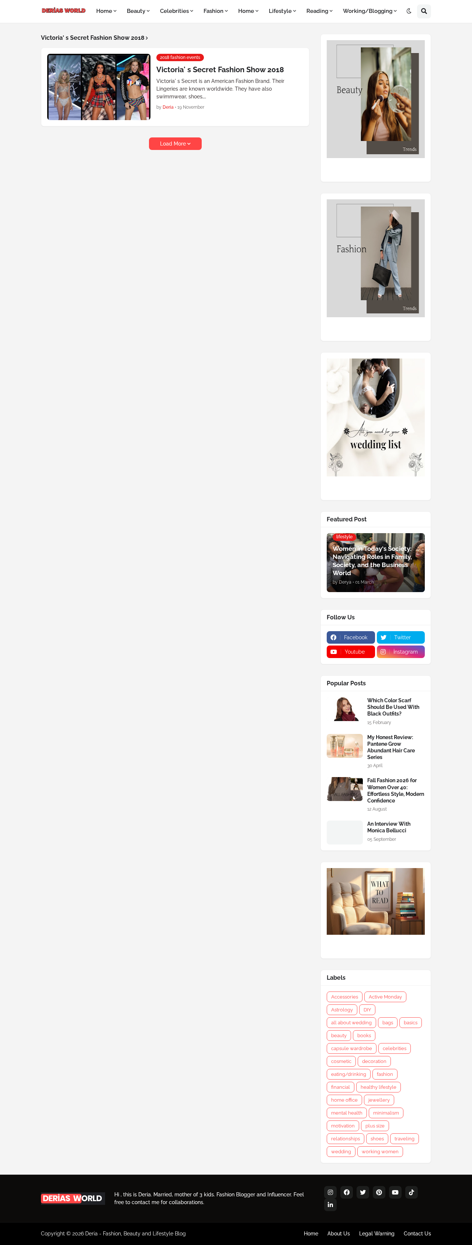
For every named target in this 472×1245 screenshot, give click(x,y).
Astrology (342, 1010)
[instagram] (330, 1192)
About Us (338, 1234)
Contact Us (417, 1234)
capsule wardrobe (351, 1048)
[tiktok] (411, 1192)
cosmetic (341, 1061)
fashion (385, 1074)
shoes (377, 1138)
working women (380, 1151)
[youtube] (395, 1192)
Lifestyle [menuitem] (280, 11)
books (364, 1035)
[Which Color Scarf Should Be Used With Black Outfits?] (345, 709)
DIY (367, 1010)
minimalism (386, 1113)
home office (344, 1100)
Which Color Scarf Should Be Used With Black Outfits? (393, 707)
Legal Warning (377, 1234)
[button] (409, 11)
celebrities (394, 1048)
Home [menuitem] (104, 11)
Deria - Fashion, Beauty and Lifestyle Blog (135, 1234)
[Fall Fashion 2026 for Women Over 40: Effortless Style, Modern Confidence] (345, 789)
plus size (375, 1126)
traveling (404, 1138)
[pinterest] (379, 1192)
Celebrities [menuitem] (174, 11)
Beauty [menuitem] (136, 11)
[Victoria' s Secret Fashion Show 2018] (98, 87)
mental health (346, 1113)
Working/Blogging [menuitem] (367, 11)
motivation (343, 1126)
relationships (345, 1138)
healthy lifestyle (378, 1087)
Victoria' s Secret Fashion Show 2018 (220, 69)
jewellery (379, 1100)
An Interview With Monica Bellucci (388, 827)
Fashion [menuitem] (213, 11)
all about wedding (351, 1022)
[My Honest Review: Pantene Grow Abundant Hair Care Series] (345, 746)
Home (311, 1234)
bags (387, 1022)
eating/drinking (348, 1074)
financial (340, 1087)
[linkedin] (330, 1205)
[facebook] (346, 1192)
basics (410, 1022)
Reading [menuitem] (317, 11)
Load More (173, 144)
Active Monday (385, 997)
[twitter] (363, 1192)
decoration (374, 1061)
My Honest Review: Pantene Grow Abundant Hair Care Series (391, 747)
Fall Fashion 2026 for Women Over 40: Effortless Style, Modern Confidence (395, 790)
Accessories (344, 997)
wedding (341, 1151)
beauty (339, 1035)
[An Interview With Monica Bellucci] (345, 832)
